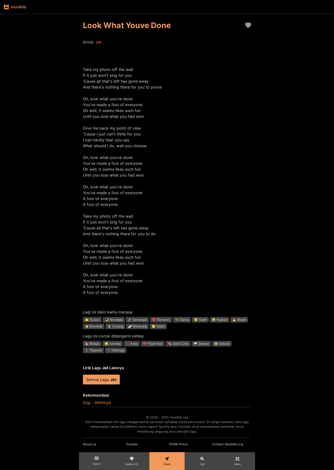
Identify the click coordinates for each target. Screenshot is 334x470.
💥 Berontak (93, 326)
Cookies (132, 444)
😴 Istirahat (112, 344)
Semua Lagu (101, 379)
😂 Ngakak (219, 320)
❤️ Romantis (161, 320)
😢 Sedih (200, 320)
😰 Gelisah (222, 344)
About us (89, 444)
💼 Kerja (132, 344)
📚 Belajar (92, 344)
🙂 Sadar (158, 326)
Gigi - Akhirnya (97, 402)
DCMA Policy (178, 444)
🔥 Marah (239, 320)
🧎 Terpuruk (93, 350)
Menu (237, 464)
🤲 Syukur (92, 320)
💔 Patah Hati (153, 344)
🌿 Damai (182, 320)
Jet (98, 42)
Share (167, 464)
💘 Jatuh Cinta (178, 344)
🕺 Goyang (115, 326)
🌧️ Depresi (201, 344)
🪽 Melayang (137, 326)
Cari (202, 464)
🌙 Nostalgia (114, 320)
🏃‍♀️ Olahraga (115, 350)
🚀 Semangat (137, 320)
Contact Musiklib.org (227, 444)
